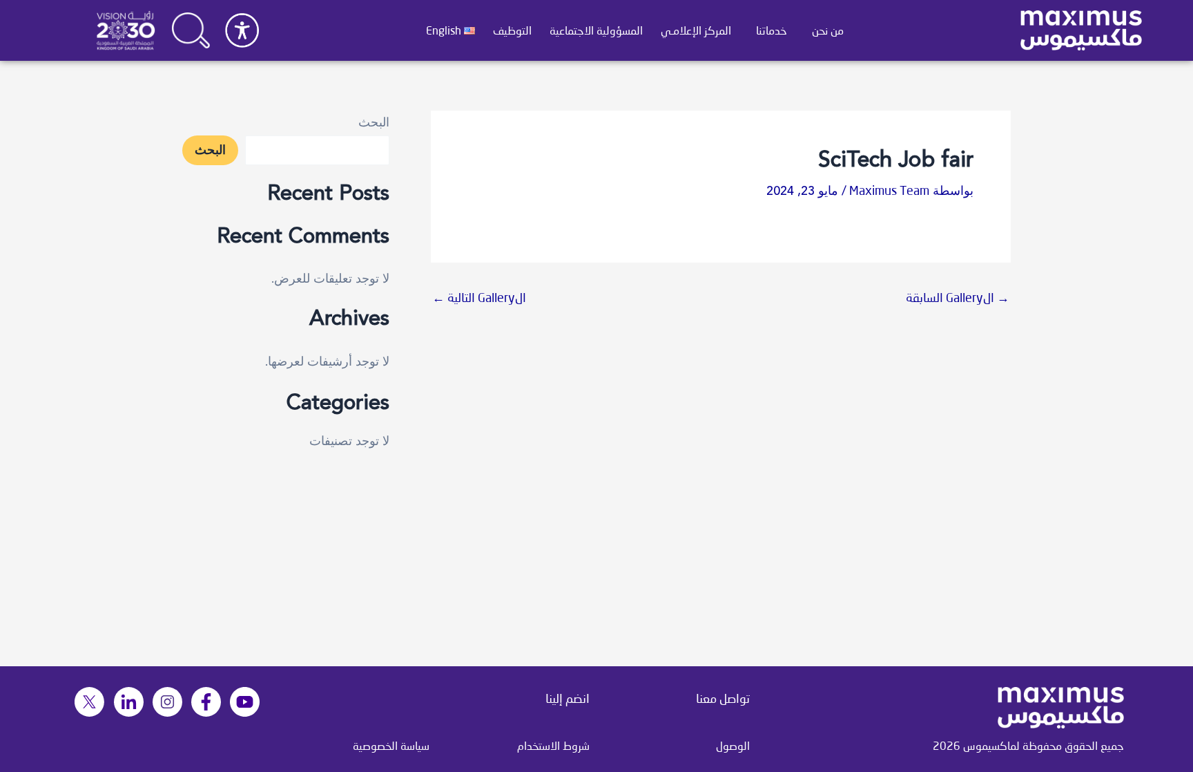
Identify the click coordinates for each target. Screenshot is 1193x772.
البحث (373, 123)
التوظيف (512, 30)
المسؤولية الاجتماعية (596, 30)
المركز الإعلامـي (696, 30)
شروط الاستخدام (553, 745)
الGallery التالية (479, 297)
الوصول (733, 745)
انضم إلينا (567, 698)
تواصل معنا (723, 698)
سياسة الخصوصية (391, 745)
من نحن (828, 30)
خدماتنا (771, 30)
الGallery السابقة (957, 297)
